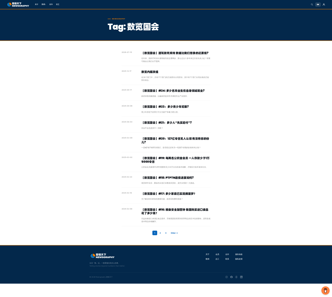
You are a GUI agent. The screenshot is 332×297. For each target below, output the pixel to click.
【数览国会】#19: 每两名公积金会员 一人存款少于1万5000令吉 (175, 160)
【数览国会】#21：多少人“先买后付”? (166, 123)
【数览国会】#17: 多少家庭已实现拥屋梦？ (168, 194)
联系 (227, 259)
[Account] (324, 4)
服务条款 (239, 254)
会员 (217, 254)
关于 (36, 4)
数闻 (43, 4)
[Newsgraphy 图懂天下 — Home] (18, 4)
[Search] (312, 4)
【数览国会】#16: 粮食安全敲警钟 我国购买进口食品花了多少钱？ (174, 211)
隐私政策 (239, 259)
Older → (174, 233)
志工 (57, 4)
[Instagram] (226, 277)
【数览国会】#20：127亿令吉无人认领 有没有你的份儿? (175, 140)
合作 (51, 4)
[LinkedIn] (241, 277)
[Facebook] (231, 277)
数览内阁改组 (149, 72)
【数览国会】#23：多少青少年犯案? (165, 107)
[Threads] (236, 277)
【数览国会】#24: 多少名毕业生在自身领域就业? (173, 91)
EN (318, 4)
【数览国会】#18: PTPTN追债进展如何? (167, 178)
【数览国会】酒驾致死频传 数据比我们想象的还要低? (174, 53)
